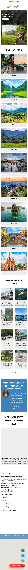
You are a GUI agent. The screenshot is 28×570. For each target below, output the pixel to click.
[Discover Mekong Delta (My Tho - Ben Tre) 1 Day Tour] (21, 356)
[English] (12, 1)
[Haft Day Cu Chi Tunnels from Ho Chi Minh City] (7, 356)
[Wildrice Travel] (14, 6)
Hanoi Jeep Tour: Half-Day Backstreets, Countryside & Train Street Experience (7, 303)
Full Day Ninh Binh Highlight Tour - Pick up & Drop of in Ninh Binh (7, 324)
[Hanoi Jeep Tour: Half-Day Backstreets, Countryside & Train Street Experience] (7, 294)
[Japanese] (14, 1)
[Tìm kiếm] (26, 6)
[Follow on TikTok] (8, 521)
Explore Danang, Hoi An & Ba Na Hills (21, 324)
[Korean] (16, 1)
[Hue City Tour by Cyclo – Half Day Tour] (21, 335)
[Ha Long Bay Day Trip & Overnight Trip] (21, 294)
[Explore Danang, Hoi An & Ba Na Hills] (21, 314)
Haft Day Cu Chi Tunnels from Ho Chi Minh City (7, 365)
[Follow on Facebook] (2, 521)
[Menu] (2, 6)
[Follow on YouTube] (11, 521)
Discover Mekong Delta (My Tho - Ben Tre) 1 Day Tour (21, 365)
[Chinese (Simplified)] (10, 1)
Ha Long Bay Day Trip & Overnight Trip (21, 303)
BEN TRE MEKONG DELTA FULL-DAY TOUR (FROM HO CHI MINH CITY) (7, 344)
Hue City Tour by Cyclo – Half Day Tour (21, 344)
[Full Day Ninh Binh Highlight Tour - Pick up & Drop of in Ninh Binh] (7, 314)
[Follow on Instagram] (5, 521)
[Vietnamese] (18, 1)
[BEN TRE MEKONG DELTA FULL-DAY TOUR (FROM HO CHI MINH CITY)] (7, 335)
